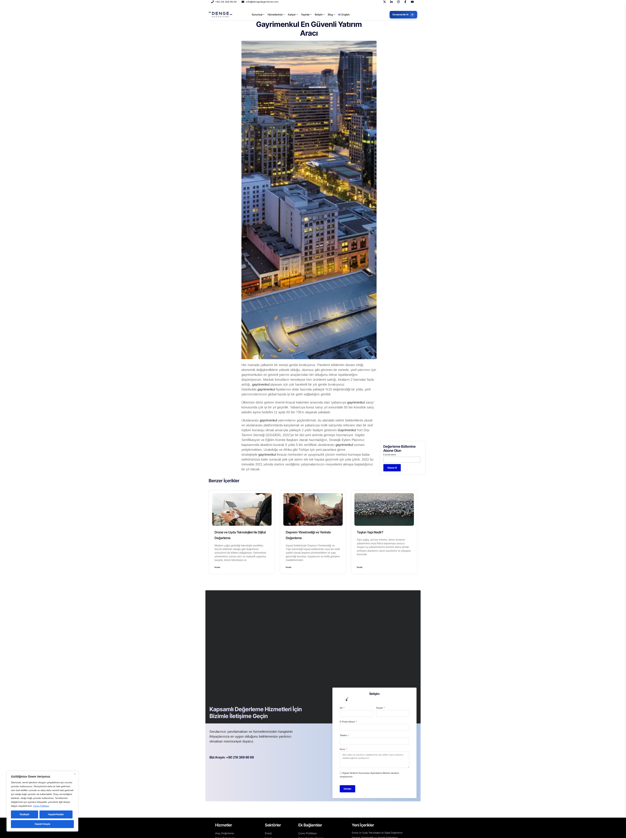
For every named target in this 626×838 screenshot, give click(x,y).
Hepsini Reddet (56, 814)
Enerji (268, 833)
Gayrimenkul (347, 430)
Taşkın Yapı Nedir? (370, 532)
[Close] (75, 774)
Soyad (379, 707)
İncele (217, 567)
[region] (42, 801)
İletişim (319, 14)
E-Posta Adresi (348, 721)
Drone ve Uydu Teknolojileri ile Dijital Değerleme (377, 832)
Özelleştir (24, 814)
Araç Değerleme (224, 833)
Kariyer (292, 14)
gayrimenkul (260, 384)
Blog (330, 14)
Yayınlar (305, 14)
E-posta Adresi (389, 455)
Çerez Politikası (41, 806)
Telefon (344, 735)
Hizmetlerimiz (275, 14)
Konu (343, 749)
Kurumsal (257, 14)
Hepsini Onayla (42, 824)
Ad (341, 707)
